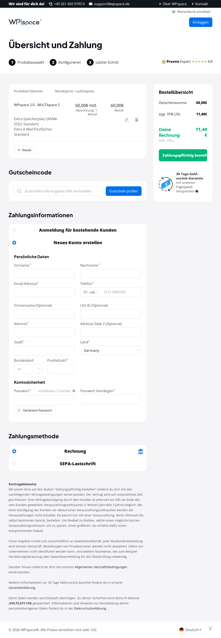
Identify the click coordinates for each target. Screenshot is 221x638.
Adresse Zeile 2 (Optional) (101, 323)
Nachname (89, 265)
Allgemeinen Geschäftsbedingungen (101, 567)
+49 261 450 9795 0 (69, 4)
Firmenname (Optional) (33, 305)
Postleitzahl (56, 360)
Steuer (27, 150)
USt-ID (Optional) (94, 305)
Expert (189, 61)
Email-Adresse (25, 283)
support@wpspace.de (111, 4)
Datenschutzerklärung (90, 608)
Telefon (86, 283)
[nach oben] (210, 628)
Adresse (20, 323)
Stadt (18, 342)
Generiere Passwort (37, 410)
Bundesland (23, 360)
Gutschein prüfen (123, 191)
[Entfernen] (136, 119)
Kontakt (201, 4)
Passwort (21, 390)
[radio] (14, 230)
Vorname (21, 265)
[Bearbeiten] (127, 119)
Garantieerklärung (22, 588)
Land (84, 342)
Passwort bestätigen (97, 390)
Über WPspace (175, 4)
